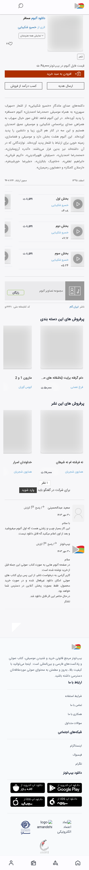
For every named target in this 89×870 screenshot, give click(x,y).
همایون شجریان (74, 471)
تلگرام (78, 764)
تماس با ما (76, 705)
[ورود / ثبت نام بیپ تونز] (11, 863)
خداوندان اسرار (22, 462)
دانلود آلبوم (37, 18)
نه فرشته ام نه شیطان (69, 462)
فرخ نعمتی (76, 387)
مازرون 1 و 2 (23, 378)
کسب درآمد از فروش (23, 86)
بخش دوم (62, 226)
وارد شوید (28, 490)
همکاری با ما (75, 714)
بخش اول (62, 198)
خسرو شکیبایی (27, 27)
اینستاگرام (76, 745)
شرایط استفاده (73, 696)
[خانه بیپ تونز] (78, 863)
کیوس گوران (25, 387)
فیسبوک (77, 755)
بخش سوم (61, 253)
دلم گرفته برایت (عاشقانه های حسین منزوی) (55, 378)
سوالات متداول (73, 723)
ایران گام (74, 307)
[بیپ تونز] (81, 6)
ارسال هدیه (65, 86)
